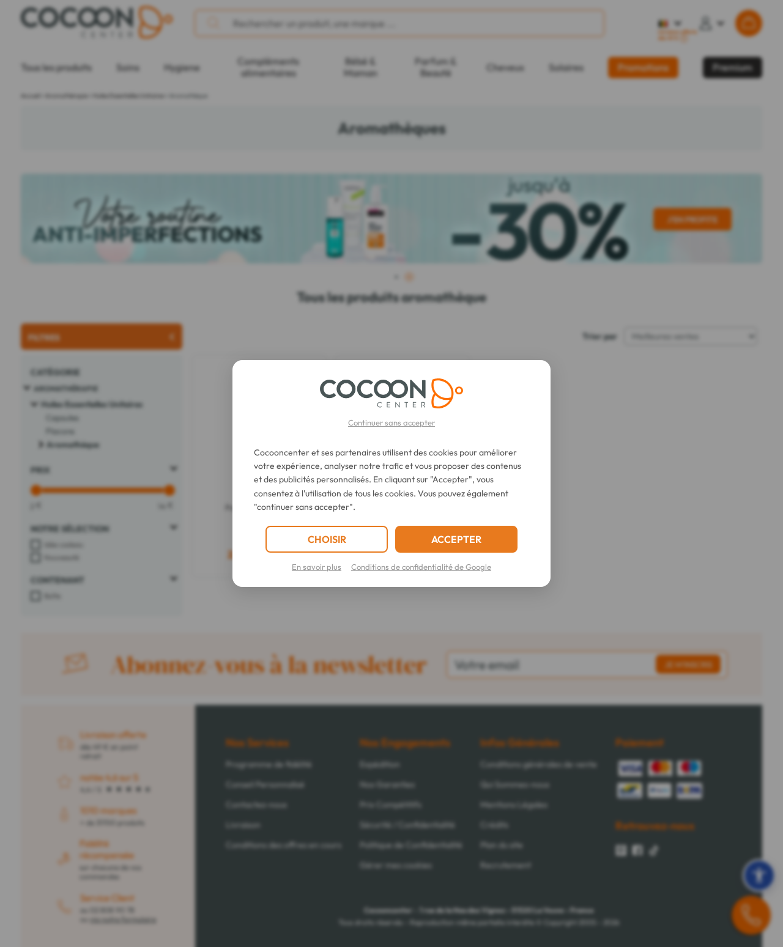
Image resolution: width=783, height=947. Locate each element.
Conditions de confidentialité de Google (421, 567)
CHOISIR (327, 539)
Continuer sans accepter (391, 422)
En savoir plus (316, 567)
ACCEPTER (456, 539)
